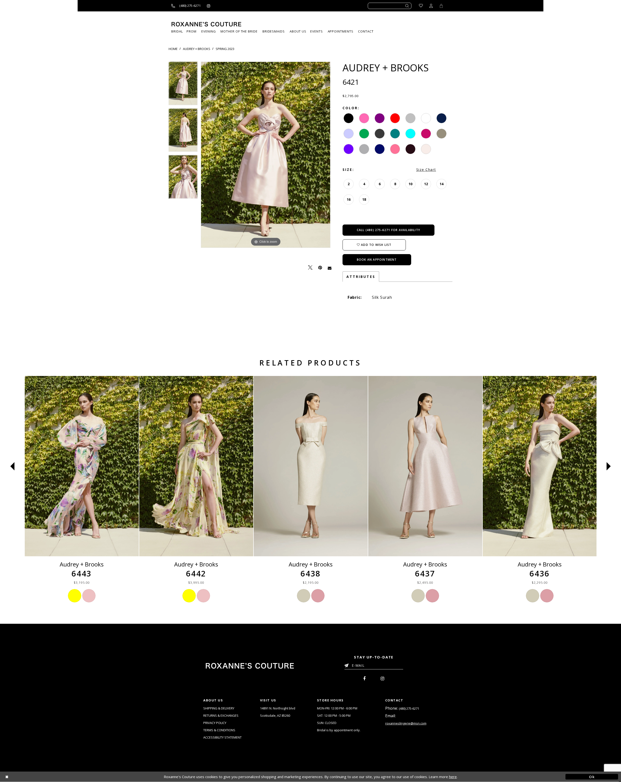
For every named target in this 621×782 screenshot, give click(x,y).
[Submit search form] (407, 6)
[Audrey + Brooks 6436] (540, 466)
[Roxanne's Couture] (206, 24)
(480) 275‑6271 (409, 708)
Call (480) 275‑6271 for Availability (388, 230)
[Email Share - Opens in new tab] (329, 267)
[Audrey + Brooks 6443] (82, 466)
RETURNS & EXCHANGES (220, 715)
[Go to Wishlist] (420, 5)
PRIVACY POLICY (214, 723)
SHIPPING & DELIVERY (218, 708)
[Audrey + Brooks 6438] (311, 466)
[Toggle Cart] (441, 5)
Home (173, 49)
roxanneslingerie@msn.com (405, 723)
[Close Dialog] (29, 777)
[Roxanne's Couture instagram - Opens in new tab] (208, 5)
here (453, 776)
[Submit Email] (347, 664)
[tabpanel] (183, 85)
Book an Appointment (377, 260)
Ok (592, 776)
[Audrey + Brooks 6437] (425, 466)
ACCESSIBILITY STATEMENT (222, 737)
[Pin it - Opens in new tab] (320, 267)
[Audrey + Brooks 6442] (196, 466)
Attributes (360, 276)
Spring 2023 (225, 49)
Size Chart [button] (426, 169)
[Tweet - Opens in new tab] (310, 267)
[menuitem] (316, 31)
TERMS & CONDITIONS (219, 730)
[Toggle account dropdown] (431, 5)
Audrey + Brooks (196, 49)
